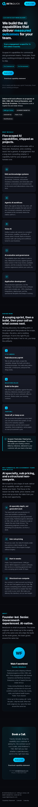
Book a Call (30, 3)
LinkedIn (19, 800)
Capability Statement (8, 800)
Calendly (26, 800)
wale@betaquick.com (21, 771)
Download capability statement (15, 78)
